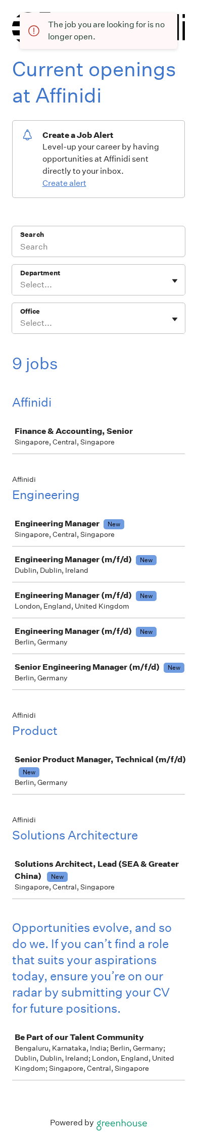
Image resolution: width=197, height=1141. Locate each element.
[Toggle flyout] (175, 281)
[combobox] (21, 284)
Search (32, 234)
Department (40, 273)
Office (30, 311)
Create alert (64, 183)
